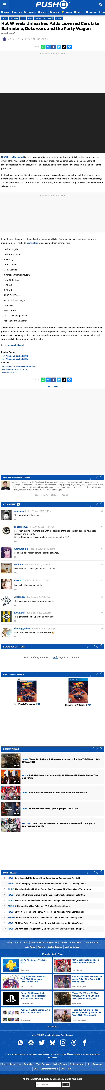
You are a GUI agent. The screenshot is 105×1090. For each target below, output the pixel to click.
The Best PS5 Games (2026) (15, 369)
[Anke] (6, 588)
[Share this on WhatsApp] (43, 47)
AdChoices (74, 1054)
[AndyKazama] (6, 556)
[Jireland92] (6, 604)
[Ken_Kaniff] (6, 620)
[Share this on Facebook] (53, 47)
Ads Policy (30, 947)
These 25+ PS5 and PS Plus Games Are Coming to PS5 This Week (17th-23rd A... (49, 900)
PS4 (30, 18)
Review (18, 366)
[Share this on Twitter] (59, 47)
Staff (26, 942)
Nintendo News (77, 1064)
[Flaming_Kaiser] (6, 636)
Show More (51, 1026)
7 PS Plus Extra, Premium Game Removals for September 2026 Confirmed (45, 923)
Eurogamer (98, 1064)
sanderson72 (21, 526)
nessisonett (20, 511)
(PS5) (15, 359)
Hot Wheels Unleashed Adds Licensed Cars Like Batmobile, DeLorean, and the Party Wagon (50, 26)
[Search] (100, 4)
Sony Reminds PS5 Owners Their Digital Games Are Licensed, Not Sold (44, 878)
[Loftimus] (6, 572)
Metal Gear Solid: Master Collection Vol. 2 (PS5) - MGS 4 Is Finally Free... (46, 917)
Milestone (14, 18)
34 (17, 781)
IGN (88, 1064)
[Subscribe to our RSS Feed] (20, 1043)
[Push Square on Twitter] (41, 1043)
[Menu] (4, 4)
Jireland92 (19, 597)
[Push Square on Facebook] (85, 1043)
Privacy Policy (76, 942)
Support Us (52, 942)
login (55, 657)
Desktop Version (72, 947)
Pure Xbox (29, 1064)
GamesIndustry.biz (49, 1069)
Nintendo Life (15, 1064)
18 (17, 813)
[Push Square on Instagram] (63, 1043)
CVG (63, 1069)
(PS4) (15, 356)
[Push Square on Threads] (74, 1043)
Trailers (59, 18)
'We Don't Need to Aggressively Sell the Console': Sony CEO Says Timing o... (46, 929)
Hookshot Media (18, 1054)
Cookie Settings (55, 947)
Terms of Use (91, 942)
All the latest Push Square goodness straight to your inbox (52, 1079)
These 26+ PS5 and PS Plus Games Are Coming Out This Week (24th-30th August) (49, 889)
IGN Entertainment (41, 1054)
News (5, 18)
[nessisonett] (6, 519)
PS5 (23, 18)
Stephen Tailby (16, 39)
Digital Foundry (60, 1064)
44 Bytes (62, 1054)
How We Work (37, 942)
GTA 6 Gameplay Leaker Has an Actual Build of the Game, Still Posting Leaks (47, 883)
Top (10, 942)
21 (17, 765)
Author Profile (42, 495)
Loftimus (18, 564)
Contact (63, 942)
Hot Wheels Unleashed (44, 18)
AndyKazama (21, 548)
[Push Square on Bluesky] (52, 1043)
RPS (69, 1069)
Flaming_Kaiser (22, 628)
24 (17, 829)
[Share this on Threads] (64, 47)
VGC (36, 1069)
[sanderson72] (6, 534)
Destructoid (32, 243)
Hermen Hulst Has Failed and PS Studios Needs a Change (39, 906)
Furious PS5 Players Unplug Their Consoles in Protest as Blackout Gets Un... (46, 895)
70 (17, 797)
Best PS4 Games (9, 372)
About (18, 942)
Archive (41, 947)
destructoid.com (15, 345)
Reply (66, 495)
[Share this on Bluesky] (48, 47)
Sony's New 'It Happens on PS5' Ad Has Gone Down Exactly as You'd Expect (45, 912)
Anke (16, 580)
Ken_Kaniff (19, 612)
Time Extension (43, 1064)
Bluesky (56, 495)
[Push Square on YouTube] (31, 1043)
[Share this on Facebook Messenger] (69, 47)
